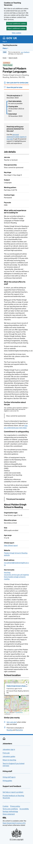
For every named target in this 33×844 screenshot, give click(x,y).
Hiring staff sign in (9, 777)
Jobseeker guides (9, 756)
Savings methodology (10, 811)
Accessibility (24, 809)
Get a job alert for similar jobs (17, 83)
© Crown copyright (16, 839)
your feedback (25, 52)
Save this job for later (14, 87)
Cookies (5, 806)
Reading (9, 730)
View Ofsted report (11, 545)
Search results (13, 58)
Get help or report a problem (13, 792)
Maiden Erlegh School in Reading (17, 686)
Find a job (6, 753)
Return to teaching (9, 760)
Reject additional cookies (16, 28)
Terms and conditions (10, 809)
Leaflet (7, 712)
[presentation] (16, 697)
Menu (5, 48)
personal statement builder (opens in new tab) (16, 137)
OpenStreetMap (19, 712)
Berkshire (19, 730)
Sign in (5, 41)
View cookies (16, 33)
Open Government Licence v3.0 (14, 823)
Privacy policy (15, 806)
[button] (20, 697)
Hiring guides (7, 781)
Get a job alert (12, 722)
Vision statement (9, 814)
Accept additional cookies (16, 24)
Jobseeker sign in (9, 749)
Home (4, 58)
